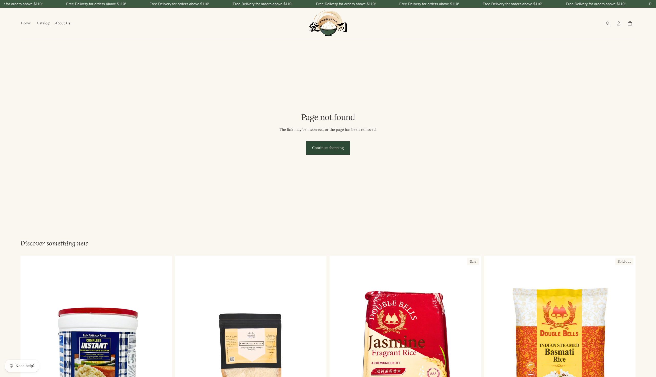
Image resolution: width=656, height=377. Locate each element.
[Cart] (630, 23)
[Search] (607, 23)
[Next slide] (473, 357)
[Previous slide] (337, 357)
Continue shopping (328, 147)
